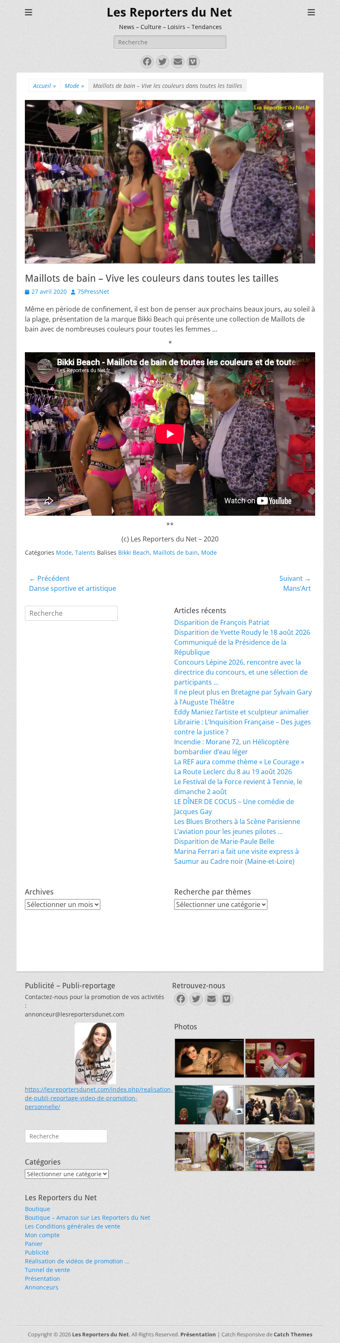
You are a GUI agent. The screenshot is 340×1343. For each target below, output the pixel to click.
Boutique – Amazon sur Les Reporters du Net (87, 1217)
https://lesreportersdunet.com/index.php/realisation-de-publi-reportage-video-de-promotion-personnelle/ (99, 1098)
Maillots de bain (175, 552)
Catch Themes (293, 1334)
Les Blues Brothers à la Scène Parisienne (237, 821)
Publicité (37, 1252)
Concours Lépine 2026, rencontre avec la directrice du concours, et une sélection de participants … (241, 672)
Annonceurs (41, 1287)
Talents (85, 552)
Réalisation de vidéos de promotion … (77, 1261)
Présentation (42, 1278)
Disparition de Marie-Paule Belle (224, 841)
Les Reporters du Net (169, 12)
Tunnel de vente (47, 1270)
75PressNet (93, 291)
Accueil (44, 86)
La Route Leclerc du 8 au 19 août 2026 (233, 771)
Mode (74, 86)
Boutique (37, 1209)
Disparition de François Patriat (222, 622)
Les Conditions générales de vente (72, 1226)
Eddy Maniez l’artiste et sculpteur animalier (241, 712)
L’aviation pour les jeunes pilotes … (228, 831)
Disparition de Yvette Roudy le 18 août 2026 (242, 632)
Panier (34, 1244)
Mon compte (42, 1235)
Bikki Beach (134, 552)
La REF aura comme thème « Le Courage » (239, 761)
